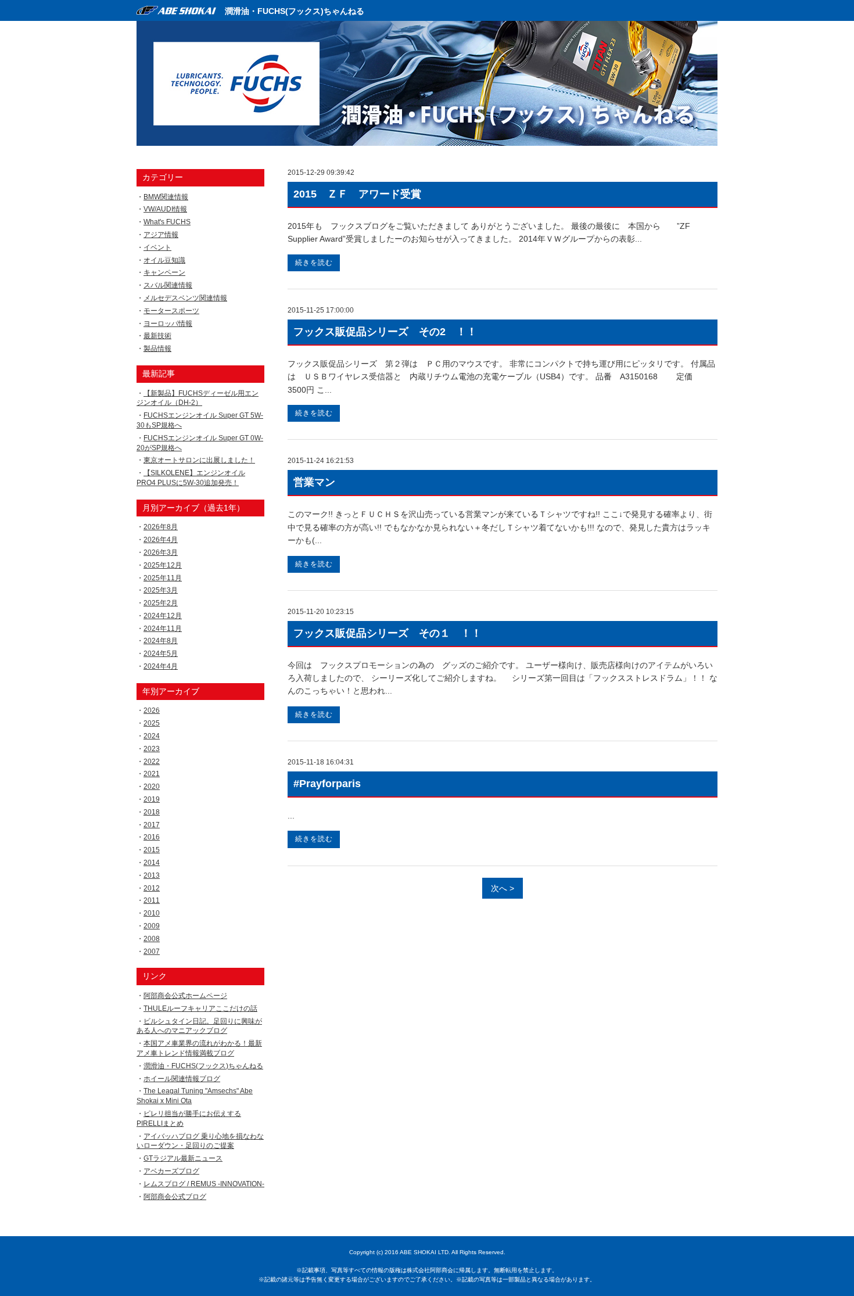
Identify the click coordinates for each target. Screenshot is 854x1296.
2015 (151, 850)
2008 (151, 939)
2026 (151, 710)
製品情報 (157, 348)
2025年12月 (162, 565)
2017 (151, 825)
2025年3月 (160, 590)
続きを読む (314, 263)
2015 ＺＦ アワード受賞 (357, 194)
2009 (151, 926)
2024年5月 (160, 653)
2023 (151, 749)
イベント (157, 247)
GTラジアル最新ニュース (183, 1158)
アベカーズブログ (171, 1171)
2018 (151, 812)
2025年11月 (162, 578)
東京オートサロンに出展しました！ (199, 460)
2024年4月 (160, 666)
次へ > (502, 888)
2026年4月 (160, 540)
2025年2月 (160, 603)
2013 (151, 875)
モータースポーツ (171, 311)
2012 (151, 888)
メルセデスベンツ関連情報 (185, 298)
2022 (151, 762)
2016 (151, 837)
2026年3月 (160, 552)
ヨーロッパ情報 (167, 323)
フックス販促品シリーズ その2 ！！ (385, 332)
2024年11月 (162, 628)
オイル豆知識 (164, 260)
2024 (151, 736)
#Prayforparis (327, 783)
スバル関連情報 (167, 285)
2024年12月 (162, 616)
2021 (151, 774)
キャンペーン (164, 272)
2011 (151, 900)
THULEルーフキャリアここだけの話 (200, 1008)
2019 (151, 799)
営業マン (314, 482)
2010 (151, 913)
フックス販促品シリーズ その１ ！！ (387, 633)
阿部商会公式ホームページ (185, 996)
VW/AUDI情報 (165, 209)
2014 (151, 863)
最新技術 (157, 336)
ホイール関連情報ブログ (181, 1079)
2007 (151, 951)
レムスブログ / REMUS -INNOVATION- (203, 1184)
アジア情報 (160, 235)
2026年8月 (160, 527)
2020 (151, 786)
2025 (151, 723)
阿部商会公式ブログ (174, 1197)
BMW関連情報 (165, 197)
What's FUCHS (167, 222)
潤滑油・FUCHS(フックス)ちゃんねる (294, 11)
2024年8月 (160, 641)
